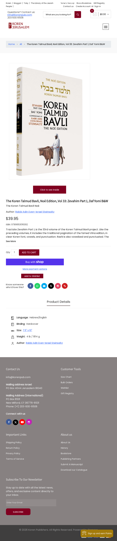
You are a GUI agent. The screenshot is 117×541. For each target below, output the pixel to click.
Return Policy (13, 447)
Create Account (83, 6)
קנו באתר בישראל (67, 3)
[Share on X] (51, 286)
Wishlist (65, 387)
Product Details (58, 302)
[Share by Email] (44, 286)
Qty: (8, 252)
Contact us (68, 6)
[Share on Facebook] (30, 286)
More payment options (35, 268)
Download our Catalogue (74, 469)
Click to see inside (49, 189)
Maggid (18, 3)
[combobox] (62, 14)
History (64, 447)
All (21, 44)
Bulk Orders (67, 382)
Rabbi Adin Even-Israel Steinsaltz (34, 212)
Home (11, 44)
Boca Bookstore (84, 3)
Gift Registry (99, 3)
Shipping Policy (14, 442)
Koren (9, 3)
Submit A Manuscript (72, 464)
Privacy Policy (13, 453)
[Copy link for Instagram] (58, 286)
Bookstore (66, 453)
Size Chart (66, 376)
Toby (26, 3)
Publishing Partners (71, 458)
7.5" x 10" (27, 330)
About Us (65, 442)
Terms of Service (15, 458)
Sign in (97, 6)
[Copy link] (65, 286)
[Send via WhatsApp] (37, 286)
